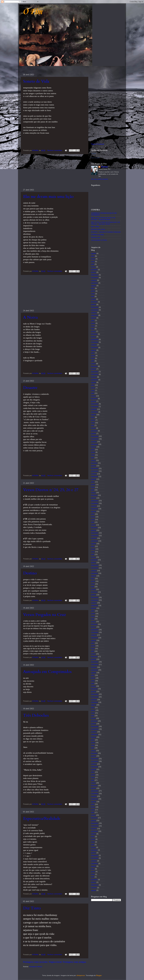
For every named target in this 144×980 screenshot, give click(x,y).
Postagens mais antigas (74, 962)
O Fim (32, 12)
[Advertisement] (54, 171)
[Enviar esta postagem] (66, 150)
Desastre (30, 387)
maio (93, 261)
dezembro (94, 275)
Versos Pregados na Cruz (44, 614)
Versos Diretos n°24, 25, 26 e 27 (50, 490)
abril (92, 264)
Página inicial (55, 962)
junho (93, 259)
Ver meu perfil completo (99, 179)
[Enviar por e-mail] (70, 150)
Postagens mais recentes (35, 962)
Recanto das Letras (98, 229)
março (93, 267)
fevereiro (94, 269)
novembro (94, 277)
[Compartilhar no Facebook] (76, 150)
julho (92, 256)
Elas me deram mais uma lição (48, 196)
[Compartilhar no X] (74, 150)
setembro (94, 283)
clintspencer (80, 975)
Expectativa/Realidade (41, 818)
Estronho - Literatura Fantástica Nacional (105, 232)
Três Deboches (36, 715)
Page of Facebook (97, 144)
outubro (94, 280)
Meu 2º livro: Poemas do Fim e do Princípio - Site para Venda (103, 218)
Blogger (99, 975)
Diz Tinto (32, 908)
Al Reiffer (93, 153)
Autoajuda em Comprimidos (47, 671)
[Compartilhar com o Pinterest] (78, 150)
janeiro (93, 272)
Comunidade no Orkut (99, 240)
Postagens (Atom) (35, 966)
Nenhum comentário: (55, 150)
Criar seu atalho (95, 157)
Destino (30, 573)
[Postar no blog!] (72, 150)
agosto (93, 253)
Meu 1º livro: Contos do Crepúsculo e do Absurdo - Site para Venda (105, 223)
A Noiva (30, 317)
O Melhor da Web (97, 235)
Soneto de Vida (36, 81)
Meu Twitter (95, 226)
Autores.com (95, 237)
